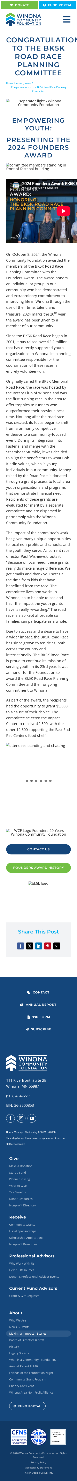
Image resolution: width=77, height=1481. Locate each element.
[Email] (56, 945)
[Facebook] (20, 945)
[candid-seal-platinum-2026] (58, 1430)
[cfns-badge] (19, 1430)
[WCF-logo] (23, 14)
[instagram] (21, 1118)
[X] (29, 945)
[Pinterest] (47, 945)
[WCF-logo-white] (26, 1056)
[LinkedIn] (38, 945)
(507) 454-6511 (18, 1095)
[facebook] (10, 1118)
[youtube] (32, 1118)
